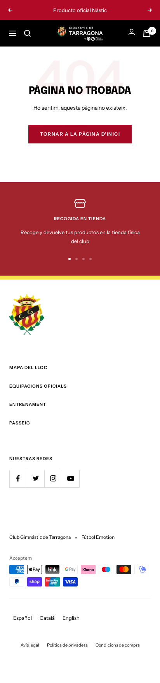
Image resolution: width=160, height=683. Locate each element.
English (71, 618)
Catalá (47, 618)
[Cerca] (27, 33)
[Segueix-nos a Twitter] (35, 478)
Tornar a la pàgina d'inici (80, 134)
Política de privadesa (67, 645)
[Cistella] (147, 33)
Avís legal (30, 645)
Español (22, 618)
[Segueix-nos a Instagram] (53, 478)
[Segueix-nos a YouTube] (70, 478)
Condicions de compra (118, 645)
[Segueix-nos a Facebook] (18, 478)
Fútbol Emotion (98, 537)
